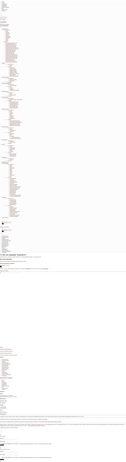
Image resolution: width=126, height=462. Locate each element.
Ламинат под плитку (13, 72)
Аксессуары (4, 197)
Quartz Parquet (12, 142)
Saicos (11, 172)
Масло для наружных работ (15, 187)
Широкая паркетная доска (10, 60)
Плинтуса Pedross (13, 203)
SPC (11, 134)
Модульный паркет (5, 77)
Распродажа (4, 375)
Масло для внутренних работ (15, 186)
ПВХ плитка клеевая (15, 137)
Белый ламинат (13, 74)
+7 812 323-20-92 (3, 21)
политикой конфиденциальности (28, 443)
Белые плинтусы (13, 209)
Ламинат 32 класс (13, 68)
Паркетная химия (5, 163)
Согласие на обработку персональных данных (8, 355)
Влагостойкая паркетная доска (11, 43)
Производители (7, 30)
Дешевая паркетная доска (11, 44)
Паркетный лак (12, 193)
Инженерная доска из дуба (15, 124)
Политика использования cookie (6, 353)
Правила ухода (5, 388)
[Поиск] (3, 223)
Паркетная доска (5, 28)
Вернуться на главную (4, 270)
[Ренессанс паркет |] (4, 24)
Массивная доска (5, 91)
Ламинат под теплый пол (14, 73)
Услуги (3, 381)
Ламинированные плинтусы (15, 211)
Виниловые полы (5, 126)
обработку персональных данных (38, 424)
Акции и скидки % (5, 217)
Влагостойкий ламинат (14, 76)
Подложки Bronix (13, 202)
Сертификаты (4, 383)
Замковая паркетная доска (11, 50)
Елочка (3, 144)
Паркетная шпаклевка (14, 189)
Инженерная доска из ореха (15, 125)
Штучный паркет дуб (13, 105)
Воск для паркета (13, 178)
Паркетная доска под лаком (11, 46)
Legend (7, 34)
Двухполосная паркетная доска (11, 56)
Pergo (11, 65)
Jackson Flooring (13, 94)
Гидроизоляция (12, 180)
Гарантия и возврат (5, 385)
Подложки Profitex (13, 200)
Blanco (7, 40)
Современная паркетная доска (11, 61)
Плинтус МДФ (12, 213)
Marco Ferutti (12, 80)
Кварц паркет (4, 139)
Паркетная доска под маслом (11, 45)
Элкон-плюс (12, 175)
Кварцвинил (12, 133)
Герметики (12, 179)
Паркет (4, 261)
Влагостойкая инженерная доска (16, 121)
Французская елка (13, 153)
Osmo (11, 171)
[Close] (0, 219)
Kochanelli (12, 116)
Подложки (12, 206)
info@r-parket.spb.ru (3, 412)
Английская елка (13, 156)
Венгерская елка (13, 154)
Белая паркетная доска (10, 53)
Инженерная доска (5, 109)
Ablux (7, 39)
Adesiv (11, 165)
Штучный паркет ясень (14, 106)
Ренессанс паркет (6, 427)
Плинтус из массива (13, 212)
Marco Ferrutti (12, 118)
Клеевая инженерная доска (15, 120)
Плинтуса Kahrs (13, 199)
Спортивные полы (5, 162)
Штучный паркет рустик (14, 101)
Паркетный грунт (13, 191)
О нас (3, 379)
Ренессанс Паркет (13, 79)
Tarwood (7, 38)
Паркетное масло (13, 190)
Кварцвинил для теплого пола (15, 138)
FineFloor (11, 131)
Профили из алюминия (14, 216)
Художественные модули (14, 90)
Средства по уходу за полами (15, 195)
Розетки (11, 87)
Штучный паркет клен (14, 107)
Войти (1, 25)
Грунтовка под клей (13, 182)
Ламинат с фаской (13, 71)
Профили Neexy (13, 204)
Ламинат (3, 63)
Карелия (7, 32)
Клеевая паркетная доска (10, 51)
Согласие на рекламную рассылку (6, 351)
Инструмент (12, 183)
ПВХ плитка (12, 136)
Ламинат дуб (12, 67)
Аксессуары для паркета (21, 261)
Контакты (3, 389)
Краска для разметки (13, 184)
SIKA (11, 173)
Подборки (6, 41)
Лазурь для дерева (13, 185)
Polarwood (8, 35)
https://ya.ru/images (57, 421)
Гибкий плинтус (12, 210)
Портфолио (4, 382)
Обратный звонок (5, 25)
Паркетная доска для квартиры (11, 58)
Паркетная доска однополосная (12, 54)
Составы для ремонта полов (15, 196)
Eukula (11, 170)
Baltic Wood (8, 33)
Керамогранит (4, 157)
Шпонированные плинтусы (15, 215)
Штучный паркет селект (14, 104)
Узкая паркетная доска (10, 59)
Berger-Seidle (12, 167)
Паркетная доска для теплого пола (12, 48)
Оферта (1, 347)
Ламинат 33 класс (13, 70)
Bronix (11, 129)
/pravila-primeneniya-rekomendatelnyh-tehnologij (36, 425)
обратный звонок (45, 268)
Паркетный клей (13, 192)
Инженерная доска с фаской (15, 123)
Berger (11, 166)
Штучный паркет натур (14, 103)
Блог (3, 387)
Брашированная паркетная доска (12, 47)
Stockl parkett (8, 37)
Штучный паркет (5, 97)
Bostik (11, 169)
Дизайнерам (4, 384)
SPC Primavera (12, 130)
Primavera (11, 117)
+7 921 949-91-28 (3, 22)
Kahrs (7, 31)
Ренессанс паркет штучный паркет (16, 99)
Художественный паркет (6, 83)
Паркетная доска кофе (10, 52)
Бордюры (11, 88)
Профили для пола (13, 207)
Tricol (11, 176)
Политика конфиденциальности (6, 349)
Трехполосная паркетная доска (11, 57)
